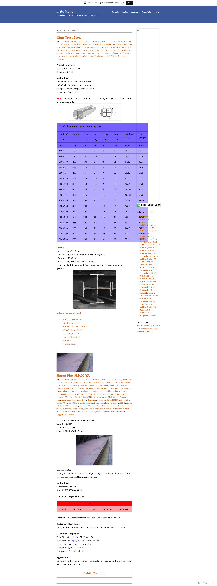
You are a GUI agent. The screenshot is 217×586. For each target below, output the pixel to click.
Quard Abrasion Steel (148, 242)
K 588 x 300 (70, 53)
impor (63, 400)
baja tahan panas (77, 388)
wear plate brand (115, 409)
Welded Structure (88, 411)
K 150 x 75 (97, 47)
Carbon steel (126, 388)
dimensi (109, 44)
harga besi (88, 394)
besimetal (141, 331)
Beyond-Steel (92, 44)
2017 (67, 44)
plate (101, 403)
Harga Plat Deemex (147, 315)
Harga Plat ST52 (146, 270)
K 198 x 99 (106, 47)
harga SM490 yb (76, 397)
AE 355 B (71, 385)
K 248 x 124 (124, 47)
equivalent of (62, 394)
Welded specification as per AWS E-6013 (100, 56)
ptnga (155, 328)
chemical (78, 391)
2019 (76, 44)
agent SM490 (108, 385)
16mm (124, 379)
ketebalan (84, 403)
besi (101, 388)
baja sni (148, 331)
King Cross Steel (69, 37)
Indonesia (77, 400)
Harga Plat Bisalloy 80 (148, 301)
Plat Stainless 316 (146, 290)
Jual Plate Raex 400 (147, 253)
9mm (123, 382)
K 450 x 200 (126, 50)
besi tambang (108, 388)
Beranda (115, 12)
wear (86, 409)
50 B (108, 382)
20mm (98, 382)
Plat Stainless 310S (147, 287)
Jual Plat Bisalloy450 (148, 259)
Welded (126, 409)
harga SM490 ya (63, 397)
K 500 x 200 (61, 53)
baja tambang (90, 388)
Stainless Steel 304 (147, 284)
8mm (118, 382)
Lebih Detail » (94, 573)
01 (115, 379)
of (94, 403)
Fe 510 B (71, 394)
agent (91, 385)
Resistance (114, 403)
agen (85, 44)
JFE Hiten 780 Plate (147, 267)
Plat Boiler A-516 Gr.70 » (149, 231)
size (127, 403)
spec (76, 406)
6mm (113, 382)
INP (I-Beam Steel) (71, 322)
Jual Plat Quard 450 (147, 247)
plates (106, 403)
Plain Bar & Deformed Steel (76, 326)
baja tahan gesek (63, 388)
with (122, 411)
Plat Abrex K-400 (146, 304)
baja (126, 385)
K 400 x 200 (117, 50)
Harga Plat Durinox (147, 293)
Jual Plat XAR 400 (146, 262)
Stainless (135, 12)
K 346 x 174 (88, 50)
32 (105, 382)
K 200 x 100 (115, 47)
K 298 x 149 (69, 50)
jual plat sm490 (103, 400)
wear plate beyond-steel (98, 409)
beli (97, 388)
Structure (110, 406)
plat (97, 403)
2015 (58, 44)
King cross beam (111, 53)
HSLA (156, 12)
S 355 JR (122, 403)
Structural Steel (99, 41)
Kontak (125, 12)
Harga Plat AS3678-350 (149, 273)
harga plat (97, 394)
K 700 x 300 (89, 53)
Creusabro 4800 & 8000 (149, 296)
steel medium (146, 328)
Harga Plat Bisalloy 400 (149, 256)
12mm (119, 379)
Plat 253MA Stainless (148, 279)
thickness (60, 409)
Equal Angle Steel (71, 333)
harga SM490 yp (89, 397)
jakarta (89, 400)
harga (115, 44)
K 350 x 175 (97, 50)
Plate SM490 (144, 219)
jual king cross (87, 47)
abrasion (64, 385)
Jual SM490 (114, 400)
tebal (117, 406)
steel (94, 406)
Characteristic (68, 391)
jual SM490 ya (124, 400)
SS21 (89, 406)
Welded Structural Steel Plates (69, 411)
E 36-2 (124, 391)
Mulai (129, 3)
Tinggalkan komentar (65, 414)
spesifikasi (123, 53)
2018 (71, 44)
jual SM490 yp (73, 403)
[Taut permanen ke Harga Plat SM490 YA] (75, 371)
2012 (120, 41)
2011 (116, 41)
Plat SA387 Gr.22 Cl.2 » (149, 228)
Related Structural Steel (69, 313)
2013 (124, 41)
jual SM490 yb (62, 403)
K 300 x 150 (78, 50)
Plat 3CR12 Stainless (148, 281)
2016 (63, 44)
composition (107, 391)
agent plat (99, 385)
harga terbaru (71, 47)
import (69, 400)
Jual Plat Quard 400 (147, 250)
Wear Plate (146, 12)
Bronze (140, 326)
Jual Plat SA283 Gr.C (148, 225)
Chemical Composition (92, 391)
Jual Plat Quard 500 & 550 (150, 245)
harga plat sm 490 (109, 394)
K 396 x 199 (107, 50)
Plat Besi (67, 340)
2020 (80, 44)
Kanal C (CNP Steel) (72, 337)
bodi (116, 388)
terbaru (122, 406)
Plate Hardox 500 (146, 236)
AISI (116, 385)
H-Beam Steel (69, 343)
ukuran (80, 409)
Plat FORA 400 (145, 298)
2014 (129, 41)
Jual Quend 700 (146, 313)
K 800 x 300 (99, 53)
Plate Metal (65, 11)
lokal (90, 403)
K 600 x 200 (80, 53)
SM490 (67, 406)
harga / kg (122, 44)
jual (78, 47)
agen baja (84, 385)
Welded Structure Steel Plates (108, 411)
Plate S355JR (145, 216)
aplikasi (121, 385)
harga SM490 (122, 394)
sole (72, 406)
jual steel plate (150, 326)
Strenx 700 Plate (146, 264)
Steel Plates (101, 406)
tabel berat (70, 56)
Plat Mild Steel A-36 (147, 276)
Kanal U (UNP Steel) (72, 319)
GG (76, 394)
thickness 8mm (71, 409)
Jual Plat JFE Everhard (148, 239)
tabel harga (79, 56)
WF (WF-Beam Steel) (72, 330)
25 (103, 382)
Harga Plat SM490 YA (73, 375)
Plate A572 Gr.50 (146, 222)
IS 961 (84, 400)
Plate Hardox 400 (146, 233)
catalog (102, 44)
